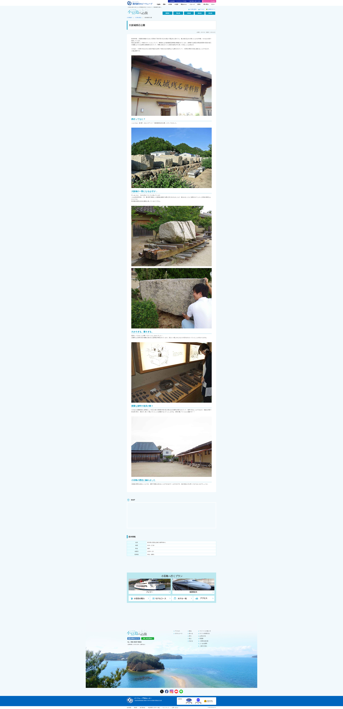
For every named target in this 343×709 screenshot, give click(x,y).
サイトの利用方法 (205, 633)
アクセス (202, 9)
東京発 (210, 13)
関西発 (167, 13)
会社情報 (172, 1)
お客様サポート (211, 9)
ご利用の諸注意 (204, 641)
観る (190, 631)
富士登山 (206, 4)
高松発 (200, 13)
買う (190, 636)
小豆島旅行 (129, 17)
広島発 (189, 13)
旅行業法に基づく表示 (195, 1)
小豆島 (170, 4)
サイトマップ (166, 707)
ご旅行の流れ (203, 646)
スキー (213, 4)
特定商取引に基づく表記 (154, 707)
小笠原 (176, 4)
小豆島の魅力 (193, 9)
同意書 (201, 638)
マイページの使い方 (205, 631)
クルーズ (192, 4)
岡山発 (178, 13)
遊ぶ (190, 638)
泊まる (191, 641)
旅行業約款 (142, 707)
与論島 (158, 4)
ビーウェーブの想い (182, 1)
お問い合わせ (175, 707)
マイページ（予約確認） (210, 1)
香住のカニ (184, 4)
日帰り (199, 4)
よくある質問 (203, 643)
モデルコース (178, 633)
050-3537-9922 (136, 642)
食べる (191, 633)
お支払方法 (203, 636)
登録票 (135, 707)
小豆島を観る (138, 17)
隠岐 (164, 4)
